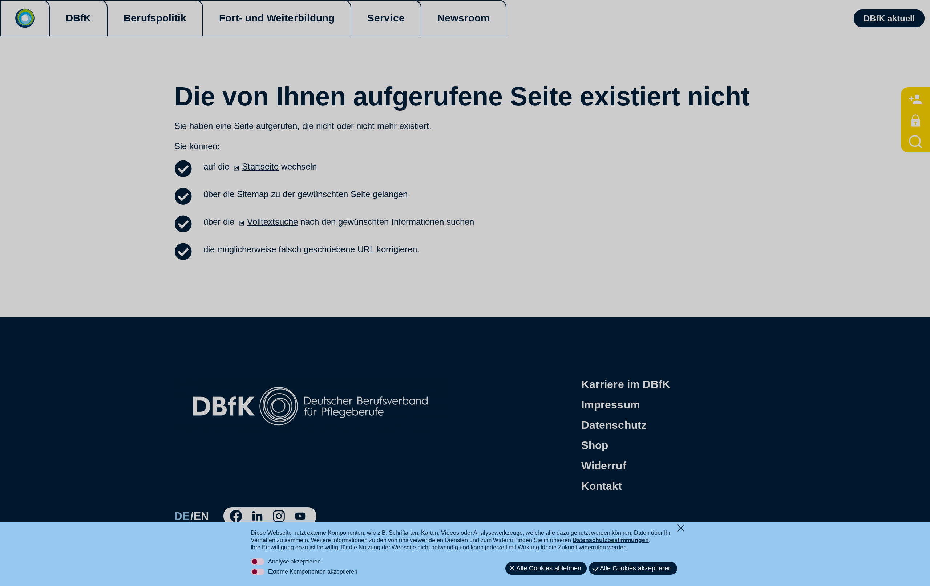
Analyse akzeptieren (294, 561)
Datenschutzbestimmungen (611, 540)
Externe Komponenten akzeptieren (312, 572)
